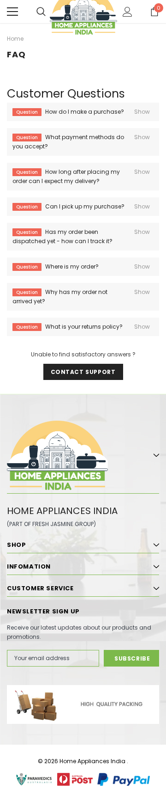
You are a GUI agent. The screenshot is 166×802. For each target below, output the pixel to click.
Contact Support (83, 372)
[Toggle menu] (12, 11)
